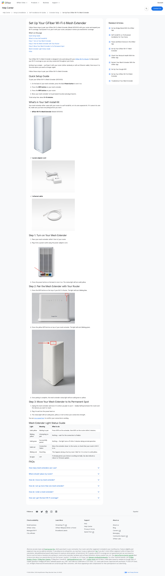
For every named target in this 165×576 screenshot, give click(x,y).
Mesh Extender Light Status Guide (39, 49)
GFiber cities (31, 528)
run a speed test (39, 418)
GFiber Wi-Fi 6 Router (82, 59)
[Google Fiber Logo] (6, 3)
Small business (31, 525)
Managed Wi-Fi (32, 530)
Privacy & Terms (89, 529)
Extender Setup (54, 13)
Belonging (116, 533)
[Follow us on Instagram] (51, 512)
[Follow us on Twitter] (42, 512)
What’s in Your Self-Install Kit (38, 38)
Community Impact (120, 536)
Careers (117, 531)
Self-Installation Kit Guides (37, 13)
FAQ (85, 524)
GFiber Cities (22, 3)
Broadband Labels (61, 530)
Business (46, 3)
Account (160, 3)
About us (116, 525)
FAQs (30, 51)
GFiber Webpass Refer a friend (66, 528)
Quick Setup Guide (34, 36)
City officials (31, 533)
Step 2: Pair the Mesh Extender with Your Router (44, 44)
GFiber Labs (117, 539)
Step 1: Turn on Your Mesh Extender (40, 41)
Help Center (6, 13)
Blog (114, 528)
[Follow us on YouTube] (37, 512)
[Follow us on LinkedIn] (56, 512)
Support (56, 3)
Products (35, 3)
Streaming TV (61, 525)
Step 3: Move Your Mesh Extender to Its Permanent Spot (46, 46)
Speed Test (89, 532)
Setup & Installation (20, 13)
